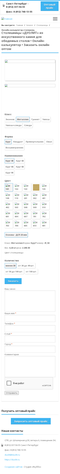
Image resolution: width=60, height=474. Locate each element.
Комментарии (12, 354)
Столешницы (42, 25)
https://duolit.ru (12, 459)
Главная (19, 25)
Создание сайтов (13, 466)
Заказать (13, 281)
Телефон (10, 323)
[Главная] (13, 18)
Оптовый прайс (49, 6)
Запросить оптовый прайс (31, 421)
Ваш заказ (10, 288)
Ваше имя (10, 313)
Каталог (29, 25)
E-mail (8, 333)
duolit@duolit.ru (12, 454)
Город (8, 344)
